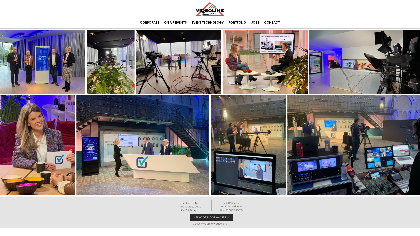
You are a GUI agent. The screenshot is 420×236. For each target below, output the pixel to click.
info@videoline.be (231, 206)
